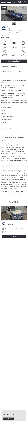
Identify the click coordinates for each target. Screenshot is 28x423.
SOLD (4, 8)
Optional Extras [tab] (14, 66)
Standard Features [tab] (6, 71)
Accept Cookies (8, 419)
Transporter (10, 224)
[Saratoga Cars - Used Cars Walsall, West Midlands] (8, 2)
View (14, 236)
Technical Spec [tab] (17, 71)
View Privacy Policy (9, 415)
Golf (8, 29)
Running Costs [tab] (5, 76)
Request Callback (14, 61)
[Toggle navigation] (25, 2)
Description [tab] (5, 66)
